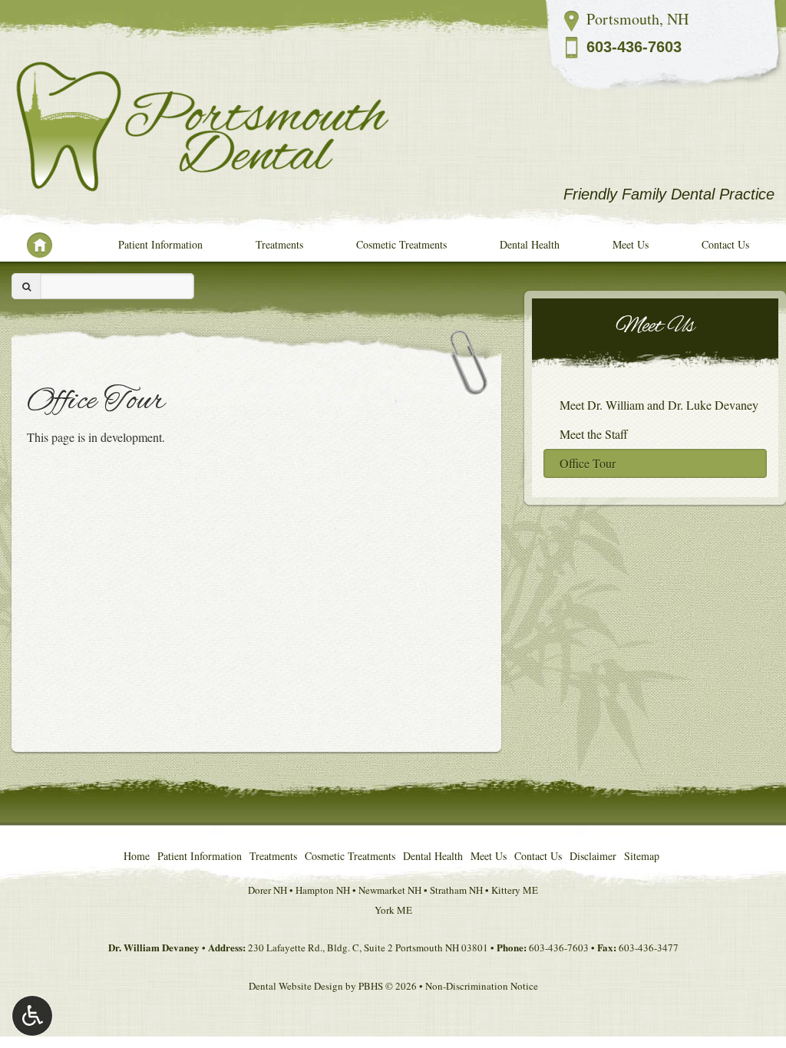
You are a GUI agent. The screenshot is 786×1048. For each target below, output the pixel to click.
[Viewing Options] (32, 1015)
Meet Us (631, 244)
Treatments (279, 244)
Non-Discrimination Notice (481, 986)
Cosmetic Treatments (401, 244)
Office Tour (588, 463)
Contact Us (725, 244)
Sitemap (641, 856)
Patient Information (160, 244)
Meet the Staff (594, 434)
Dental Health (530, 244)
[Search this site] (26, 286)
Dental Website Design (296, 986)
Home (33, 245)
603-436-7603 (634, 46)
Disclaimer (593, 856)
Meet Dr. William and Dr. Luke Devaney (659, 405)
